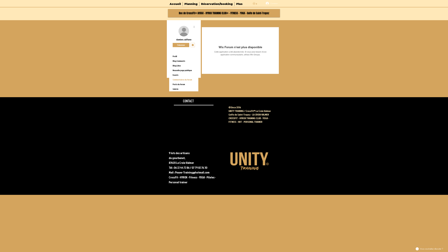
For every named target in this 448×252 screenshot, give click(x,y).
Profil (175, 56)
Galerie (175, 89)
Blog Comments (179, 61)
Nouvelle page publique (182, 70)
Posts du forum (179, 84)
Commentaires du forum (182, 79)
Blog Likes (177, 65)
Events (175, 75)
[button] (256, 3)
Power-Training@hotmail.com (192, 172)
